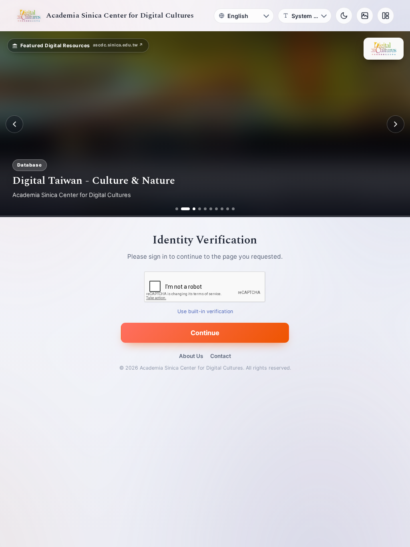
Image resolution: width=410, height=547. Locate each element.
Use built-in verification (205, 312)
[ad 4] (199, 208)
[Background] (364, 15)
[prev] (14, 124)
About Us (191, 356)
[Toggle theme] (344, 15)
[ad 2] (182, 208)
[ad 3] (191, 208)
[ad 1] (176, 208)
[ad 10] (233, 208)
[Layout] (385, 15)
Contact (220, 356)
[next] (395, 124)
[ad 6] (210, 208)
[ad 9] (227, 208)
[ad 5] (205, 208)
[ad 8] (222, 208)
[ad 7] (216, 208)
